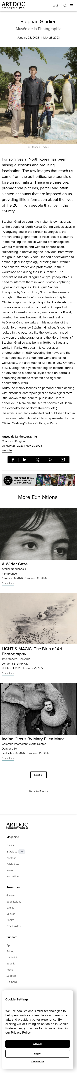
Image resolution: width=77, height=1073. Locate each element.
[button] (72, 5)
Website (7, 450)
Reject (37, 1054)
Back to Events (38, 791)
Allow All (37, 1044)
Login (55, 5)
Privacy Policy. (21, 1032)
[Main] (13, 5)
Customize (38, 1061)
